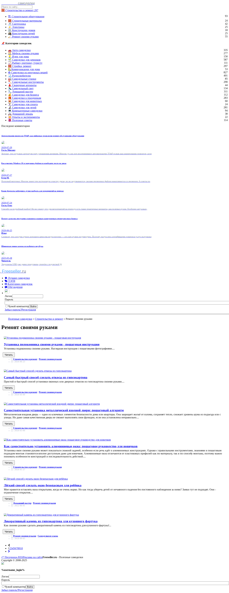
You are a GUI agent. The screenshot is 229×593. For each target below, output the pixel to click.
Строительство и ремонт (49, 318)
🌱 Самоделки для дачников (24, 59)
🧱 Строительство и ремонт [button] (19, 10)
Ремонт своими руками (50, 359)
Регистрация (28, 309)
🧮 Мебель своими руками (23, 53)
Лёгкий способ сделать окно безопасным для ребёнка (42, 485)
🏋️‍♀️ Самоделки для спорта (23, 104)
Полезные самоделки (20, 318)
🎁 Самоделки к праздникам (24, 98)
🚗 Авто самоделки (19, 50)
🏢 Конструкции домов (21, 30)
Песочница (10, 557)
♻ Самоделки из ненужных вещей (28, 72)
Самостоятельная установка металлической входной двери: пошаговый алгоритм (64, 410)
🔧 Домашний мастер (20, 91)
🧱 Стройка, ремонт (19, 66)
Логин (8, 296)
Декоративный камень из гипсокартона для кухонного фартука (51, 521)
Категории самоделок (20, 284)
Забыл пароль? (13, 309)
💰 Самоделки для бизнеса (23, 94)
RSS (20, 557)
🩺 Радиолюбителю (19, 75)
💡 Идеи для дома (18, 56)
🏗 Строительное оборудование (26, 16)
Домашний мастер (22, 503)
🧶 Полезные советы (20, 120)
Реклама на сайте (33, 557)
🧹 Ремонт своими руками (23, 36)
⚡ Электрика (16, 27)
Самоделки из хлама (48, 536)
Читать (9, 354)
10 (21, 548)
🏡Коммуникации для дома (24, 69)
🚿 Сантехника (17, 23)
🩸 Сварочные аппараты (22, 85)
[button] (7, 292)
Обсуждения (14, 287)
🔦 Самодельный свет (21, 88)
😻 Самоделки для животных (25, 101)
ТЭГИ (11, 281)
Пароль (9, 299)
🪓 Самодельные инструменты (26, 82)
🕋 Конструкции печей (21, 33)
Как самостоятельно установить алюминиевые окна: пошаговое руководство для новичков (70, 446)
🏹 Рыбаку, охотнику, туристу (25, 63)
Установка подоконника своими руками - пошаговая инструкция (51, 344)
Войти (33, 306)
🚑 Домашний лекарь (20, 113)
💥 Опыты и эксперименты (24, 117)
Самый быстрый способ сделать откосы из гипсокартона (45, 377)
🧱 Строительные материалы (25, 20)
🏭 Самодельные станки (22, 78)
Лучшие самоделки (18, 278)
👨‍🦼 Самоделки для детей (22, 107)
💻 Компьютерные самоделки (25, 110)
